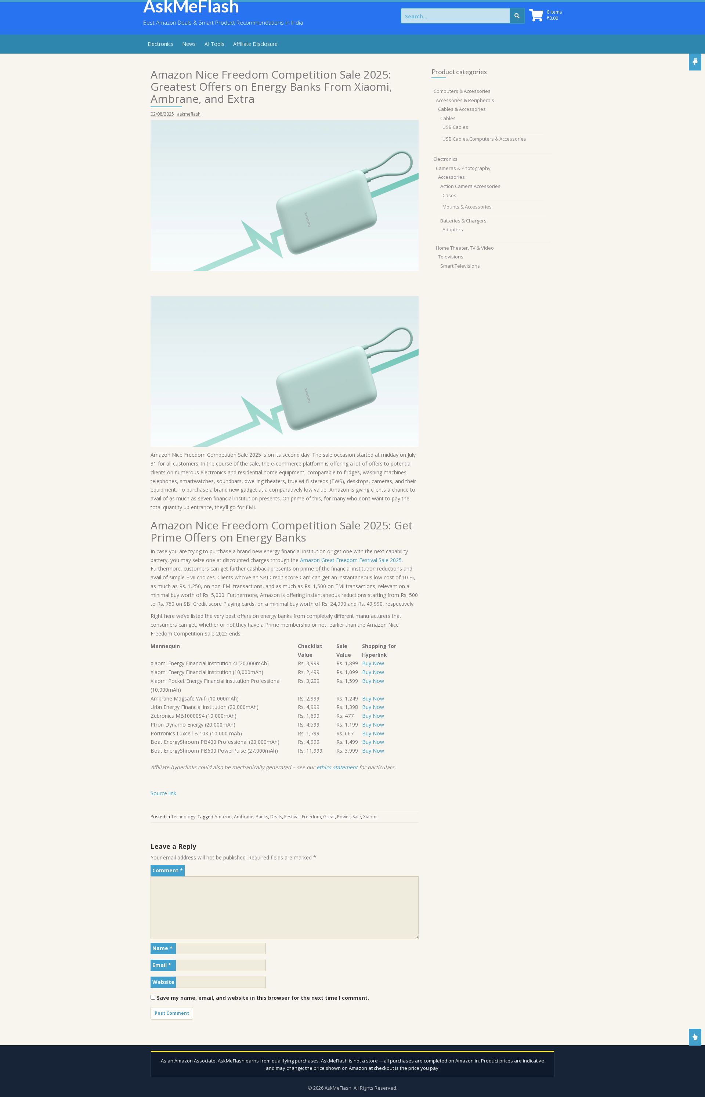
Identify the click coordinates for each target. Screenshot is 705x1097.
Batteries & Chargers (463, 220)
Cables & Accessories (462, 109)
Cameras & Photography (463, 168)
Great (329, 817)
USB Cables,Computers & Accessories (484, 138)
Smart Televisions (460, 266)
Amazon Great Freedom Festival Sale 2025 (351, 560)
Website (163, 981)
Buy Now (373, 663)
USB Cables (455, 127)
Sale (356, 817)
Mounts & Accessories (467, 206)
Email (161, 965)
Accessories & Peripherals (465, 100)
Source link (163, 793)
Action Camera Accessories (470, 186)
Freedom (311, 817)
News (189, 43)
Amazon (223, 817)
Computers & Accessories (462, 91)
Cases (449, 195)
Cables (448, 118)
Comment (167, 870)
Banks (262, 817)
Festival (292, 817)
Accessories (451, 177)
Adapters (452, 229)
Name (162, 948)
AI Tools (214, 43)
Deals (276, 817)
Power (343, 817)
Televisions (450, 256)
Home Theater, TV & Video (465, 248)
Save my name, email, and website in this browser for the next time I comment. (263, 997)
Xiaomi (370, 817)
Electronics (160, 43)
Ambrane (243, 817)
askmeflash (188, 114)
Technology (183, 817)
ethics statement (337, 767)
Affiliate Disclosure (255, 43)
